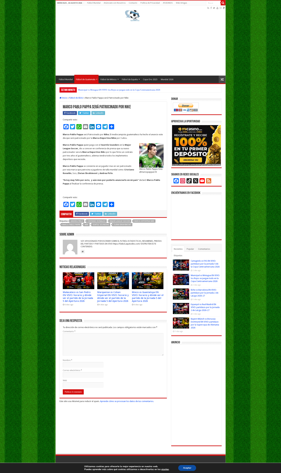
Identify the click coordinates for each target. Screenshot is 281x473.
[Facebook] (211, 8)
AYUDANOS (168, 3)
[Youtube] (217, 8)
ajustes (165, 469)
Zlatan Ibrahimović (122, 225)
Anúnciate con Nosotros (115, 3)
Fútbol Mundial (93, 3)
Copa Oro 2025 (150, 79)
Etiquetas (178, 255)
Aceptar (187, 467)
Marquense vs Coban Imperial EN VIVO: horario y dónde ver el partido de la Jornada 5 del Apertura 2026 (113, 296)
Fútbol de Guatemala (85, 79)
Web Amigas (181, 3)
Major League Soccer (120, 221)
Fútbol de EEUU (76, 98)
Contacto (133, 3)
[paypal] (224, 8)
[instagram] (220, 8)
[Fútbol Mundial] (132, 15)
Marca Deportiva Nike (144, 221)
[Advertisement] (140, 48)
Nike (86, 225)
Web (65, 380)
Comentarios (204, 249)
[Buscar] (223, 2)
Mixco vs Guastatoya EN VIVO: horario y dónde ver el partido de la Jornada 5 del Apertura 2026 (147, 296)
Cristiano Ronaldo (96, 221)
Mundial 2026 (167, 79)
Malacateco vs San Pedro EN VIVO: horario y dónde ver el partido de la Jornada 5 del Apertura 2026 (78, 296)
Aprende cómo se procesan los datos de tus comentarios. (127, 401)
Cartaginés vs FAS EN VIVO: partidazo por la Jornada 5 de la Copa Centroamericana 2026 (205, 264)
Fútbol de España (130, 79)
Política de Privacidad (150, 3)
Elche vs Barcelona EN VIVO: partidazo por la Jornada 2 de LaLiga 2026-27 (204, 293)
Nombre (67, 360)
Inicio (64, 98)
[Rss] (208, 8)
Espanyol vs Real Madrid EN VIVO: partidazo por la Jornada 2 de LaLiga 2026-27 (205, 307)
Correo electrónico (72, 370)
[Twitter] (214, 8)
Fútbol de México (108, 79)
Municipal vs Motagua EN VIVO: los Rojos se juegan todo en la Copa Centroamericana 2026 (119, 90)
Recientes (178, 249)
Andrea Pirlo (77, 221)
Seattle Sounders (101, 225)
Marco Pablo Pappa (71, 225)
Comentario (69, 331)
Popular (190, 249)
